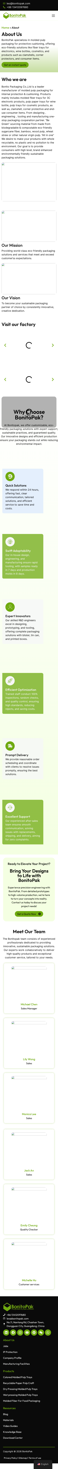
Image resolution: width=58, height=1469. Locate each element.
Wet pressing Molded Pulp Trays (20, 1394)
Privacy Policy (10, 1458)
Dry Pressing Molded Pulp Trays (20, 1388)
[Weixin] (41, 1332)
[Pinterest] (34, 1332)
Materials (8, 1420)
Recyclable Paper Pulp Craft (18, 1383)
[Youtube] (27, 1332)
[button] (5, 345)
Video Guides (10, 1425)
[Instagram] (20, 1332)
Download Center (13, 1437)
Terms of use (35, 1458)
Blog (5, 1414)
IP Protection (10, 1352)
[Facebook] (13, 1332)
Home (5, 27)
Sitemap (23, 1458)
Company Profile (12, 1357)
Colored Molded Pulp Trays (17, 1377)
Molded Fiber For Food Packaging (21, 1400)
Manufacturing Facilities (16, 1363)
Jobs (5, 1346)
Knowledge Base (12, 1431)
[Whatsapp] (48, 1332)
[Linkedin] (6, 1332)
